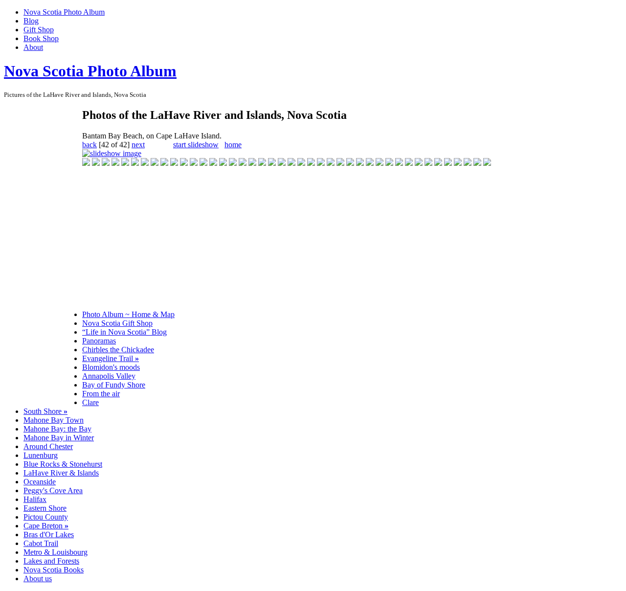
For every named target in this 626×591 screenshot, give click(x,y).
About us (37, 578)
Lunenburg (40, 455)
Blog (31, 21)
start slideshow (196, 144)
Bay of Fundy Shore (113, 385)
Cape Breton (45, 526)
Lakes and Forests (51, 561)
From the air (101, 393)
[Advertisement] (43, 254)
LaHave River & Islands (61, 473)
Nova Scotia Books (53, 570)
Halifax (34, 499)
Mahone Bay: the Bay (57, 429)
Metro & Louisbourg (55, 552)
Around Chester (48, 446)
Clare (90, 402)
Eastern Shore (45, 508)
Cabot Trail (40, 543)
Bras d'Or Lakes (48, 534)
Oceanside (39, 481)
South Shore (45, 411)
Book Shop (41, 38)
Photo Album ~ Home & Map (128, 314)
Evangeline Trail (110, 358)
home (233, 144)
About (33, 47)
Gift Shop (38, 29)
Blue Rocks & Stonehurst (62, 464)
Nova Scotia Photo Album (64, 12)
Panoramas (99, 341)
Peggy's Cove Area (53, 490)
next (138, 144)
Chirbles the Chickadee (118, 349)
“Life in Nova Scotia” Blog (124, 332)
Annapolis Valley (108, 376)
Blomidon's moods (111, 367)
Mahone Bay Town (53, 420)
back (89, 144)
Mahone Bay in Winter (58, 437)
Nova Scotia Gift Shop (117, 323)
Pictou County (45, 517)
